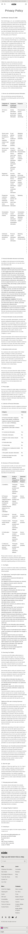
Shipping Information (6, 869)
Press (16, 894)
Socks (3, 894)
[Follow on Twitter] (6, 917)
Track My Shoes (5, 877)
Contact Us (4, 879)
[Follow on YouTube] (13, 917)
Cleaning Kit (4, 891)
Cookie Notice (5, 906)
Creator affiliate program (19, 905)
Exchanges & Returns (6, 874)
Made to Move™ (19, 896)
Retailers (17, 912)
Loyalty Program (19, 899)
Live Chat (3, 882)
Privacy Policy (5, 901)
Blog (16, 874)
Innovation (18, 869)
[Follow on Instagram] (9, 917)
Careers (17, 901)
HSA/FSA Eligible (5, 889)
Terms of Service (5, 904)
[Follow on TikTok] (16, 917)
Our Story (18, 891)
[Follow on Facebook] (2, 917)
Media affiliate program (18, 909)
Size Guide (4, 871)
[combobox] (14, 927)
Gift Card (3, 896)
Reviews (17, 871)
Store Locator (19, 889)
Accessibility (4, 899)
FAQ (16, 877)
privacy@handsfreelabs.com (13, 834)
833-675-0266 (12, 836)
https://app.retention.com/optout (8, 804)
